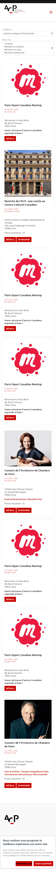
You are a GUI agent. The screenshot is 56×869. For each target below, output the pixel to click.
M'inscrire (24, 239)
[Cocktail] (28, 43)
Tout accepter (43, 863)
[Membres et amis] (28, 49)
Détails (10, 138)
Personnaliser (24, 863)
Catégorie (6, 29)
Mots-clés (6, 39)
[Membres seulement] (28, 52)
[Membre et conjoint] (28, 46)
